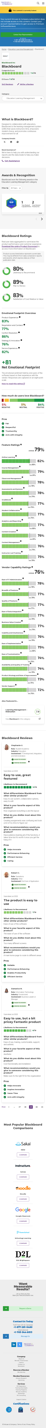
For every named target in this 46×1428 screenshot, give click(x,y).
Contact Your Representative (23, 35)
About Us (21, 1359)
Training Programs (21, 1390)
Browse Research (21, 1378)
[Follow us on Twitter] (19, 1344)
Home (4, 49)
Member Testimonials (21, 1360)
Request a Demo (25, 1308)
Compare (23, 1155)
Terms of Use (21, 1424)
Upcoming (21, 1380)
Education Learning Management (20, 49)
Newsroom (21, 1366)
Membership (21, 1372)
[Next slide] (41, 219)
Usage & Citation (21, 1399)
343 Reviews (7, 84)
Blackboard (39, 49)
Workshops (21, 1393)
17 (20, 1107)
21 (42, 1107)
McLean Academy (21, 1392)
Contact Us (21, 1364)
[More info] (19, 317)
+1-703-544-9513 (23, 1332)
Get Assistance (12, 161)
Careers (21, 1362)
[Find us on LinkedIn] (13, 1344)
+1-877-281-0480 (23, 1327)
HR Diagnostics (21, 1386)
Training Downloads (21, 1388)
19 (31, 1107)
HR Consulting (21, 1395)
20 (37, 1107)
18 (25, 1107)
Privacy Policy (30, 1424)
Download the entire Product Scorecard (19, 246)
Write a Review (27, 84)
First (3, 1107)
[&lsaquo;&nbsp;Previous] (9, 1107)
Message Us (25, 1336)
